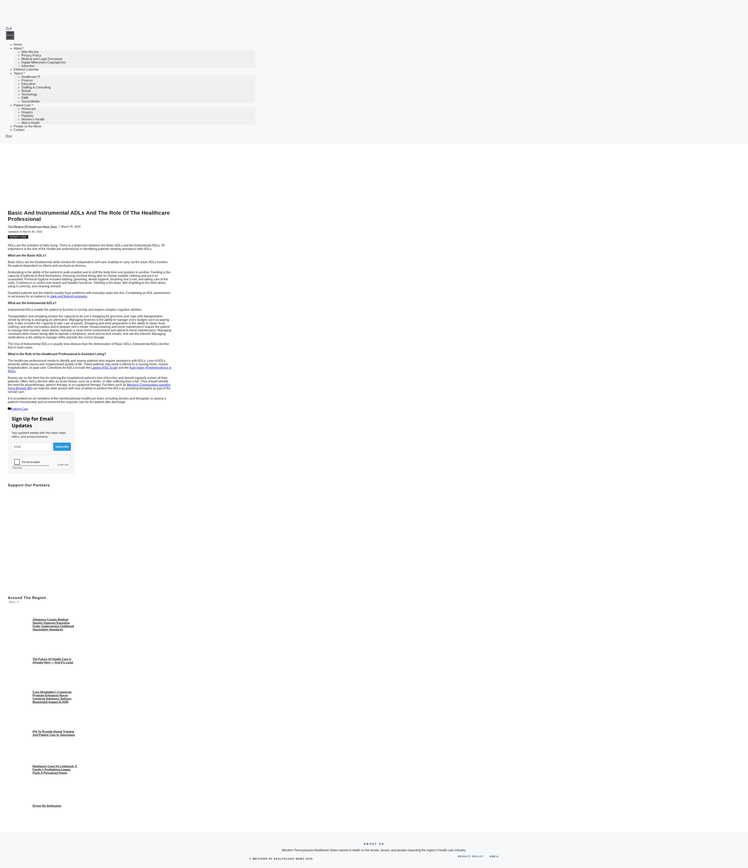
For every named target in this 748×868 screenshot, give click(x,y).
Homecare (28, 108)
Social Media (30, 101)
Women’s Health (32, 119)
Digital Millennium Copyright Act (43, 62)
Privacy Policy (31, 55)
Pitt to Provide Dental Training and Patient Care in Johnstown (54, 733)
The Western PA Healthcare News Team (32, 226)
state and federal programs (68, 296)
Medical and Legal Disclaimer (42, 59)
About (18, 48)
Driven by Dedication (47, 805)
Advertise (27, 66)
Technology (29, 94)
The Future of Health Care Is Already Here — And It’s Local (53, 660)
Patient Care (22, 105)
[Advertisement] (374, 173)
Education (28, 84)
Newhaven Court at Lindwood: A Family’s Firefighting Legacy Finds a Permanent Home (55, 769)
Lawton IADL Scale (104, 367)
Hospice (27, 112)
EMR (24, 98)
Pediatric (27, 115)
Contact (19, 129)
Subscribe (62, 446)
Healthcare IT (30, 77)
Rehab (26, 91)
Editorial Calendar (26, 69)
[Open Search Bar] (9, 29)
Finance (27, 80)
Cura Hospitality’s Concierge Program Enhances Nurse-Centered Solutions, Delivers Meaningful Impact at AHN (52, 697)
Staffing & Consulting (36, 87)
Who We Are (30, 52)
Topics (18, 73)
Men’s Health (30, 122)
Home (18, 44)
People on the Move (27, 126)
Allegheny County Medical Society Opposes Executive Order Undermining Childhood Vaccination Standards (53, 624)
